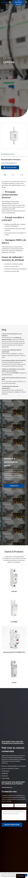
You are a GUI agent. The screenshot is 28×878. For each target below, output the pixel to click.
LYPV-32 (14, 682)
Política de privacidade (15, 876)
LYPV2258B (14, 621)
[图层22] (14, 136)
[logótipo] (5, 2)
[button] (26, 2)
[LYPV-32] (14, 657)
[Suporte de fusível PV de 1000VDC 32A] (14, 627)
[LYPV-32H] (14, 566)
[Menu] (10, 2)
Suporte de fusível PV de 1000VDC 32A (14, 652)
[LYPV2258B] (14, 596)
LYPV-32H (14, 591)
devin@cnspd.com (7, 787)
